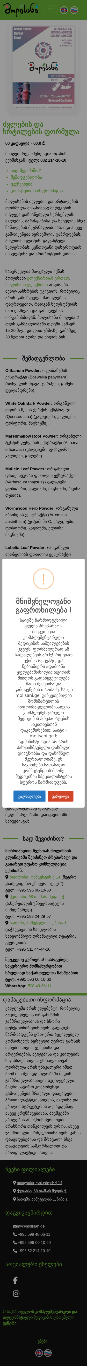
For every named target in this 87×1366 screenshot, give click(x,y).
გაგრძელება (29, 796)
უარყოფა (60, 796)
